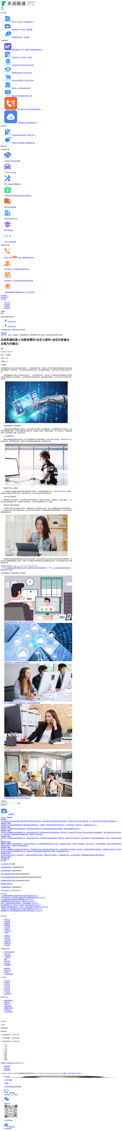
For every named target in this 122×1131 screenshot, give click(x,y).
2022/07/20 (45, 907)
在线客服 (15, 29)
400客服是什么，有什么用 (12, 750)
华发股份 (3, 832)
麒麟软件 (3, 844)
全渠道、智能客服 (26, 29)
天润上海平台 (12, 326)
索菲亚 (3, 849)
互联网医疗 (27, 195)
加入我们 (7, 308)
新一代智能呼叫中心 (27, 22)
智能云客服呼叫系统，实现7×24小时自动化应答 (19, 622)
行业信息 (7, 304)
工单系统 (15, 135)
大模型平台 (7, 943)
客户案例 (3, 295)
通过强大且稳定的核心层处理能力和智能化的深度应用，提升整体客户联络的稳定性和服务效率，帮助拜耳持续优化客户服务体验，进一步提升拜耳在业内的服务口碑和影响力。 (62, 821)
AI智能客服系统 (6, 887)
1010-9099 (14, 1094)
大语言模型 (4, 864)
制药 (22, 195)
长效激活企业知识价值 (26, 65)
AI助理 (14, 88)
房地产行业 (14, 218)
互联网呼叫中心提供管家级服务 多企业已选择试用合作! (18, 910)
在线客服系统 (10, 439)
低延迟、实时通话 (23, 37)
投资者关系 (4, 297)
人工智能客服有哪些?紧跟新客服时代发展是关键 (16, 895)
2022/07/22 (35, 895)
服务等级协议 (8, 1000)
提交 (19, 803)
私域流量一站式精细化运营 (26, 143)
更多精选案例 (5, 859)
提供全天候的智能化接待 (33, 109)
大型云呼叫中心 (6, 890)
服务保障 (7, 1002)
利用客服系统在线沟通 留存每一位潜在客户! (15, 901)
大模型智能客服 (6, 870)
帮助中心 (7, 1004)
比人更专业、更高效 (25, 57)
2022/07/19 (38, 909)
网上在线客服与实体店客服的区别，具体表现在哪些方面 (22, 703)
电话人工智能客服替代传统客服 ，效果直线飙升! (16, 903)
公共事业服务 (12, 242)
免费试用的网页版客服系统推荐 (11, 877)
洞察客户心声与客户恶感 (26, 80)
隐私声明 (7, 1066)
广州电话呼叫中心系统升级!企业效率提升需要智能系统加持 (19, 897)
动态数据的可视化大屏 (25, 96)
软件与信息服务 (15, 161)
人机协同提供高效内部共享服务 (23, 280)
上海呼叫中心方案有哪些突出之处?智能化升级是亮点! (18, 909)
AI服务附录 (8, 1006)
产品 (2, 9)
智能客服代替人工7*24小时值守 (25, 292)
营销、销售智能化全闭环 (26, 257)
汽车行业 (13, 172)
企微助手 (15, 143)
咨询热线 (12, 1093)
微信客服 (7, 923)
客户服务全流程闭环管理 (21, 269)
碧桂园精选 (4, 825)
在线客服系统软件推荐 (8, 880)
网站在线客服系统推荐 (8, 874)
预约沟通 (12, 1126)
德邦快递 (3, 829)
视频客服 (15, 37)
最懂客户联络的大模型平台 (33, 49)
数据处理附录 (8, 1008)
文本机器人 (15, 57)
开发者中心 (7, 1010)
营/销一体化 (8, 257)
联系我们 (7, 306)
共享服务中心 (8, 280)
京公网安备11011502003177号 (14, 1063)
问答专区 (7, 990)
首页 (2, 7)
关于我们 (3, 299)
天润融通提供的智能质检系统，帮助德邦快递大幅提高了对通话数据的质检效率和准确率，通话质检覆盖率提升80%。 (44, 829)
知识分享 (7, 988)
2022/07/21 (42, 897)
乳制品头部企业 (6, 855)
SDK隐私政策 (8, 1011)
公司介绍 (7, 302)
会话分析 (15, 80)
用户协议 (7, 1068)
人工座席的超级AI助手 (23, 88)
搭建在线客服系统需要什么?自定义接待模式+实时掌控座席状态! (26, 568)
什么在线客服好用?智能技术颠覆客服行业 (14, 899)
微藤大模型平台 (17, 49)
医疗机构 (12, 195)
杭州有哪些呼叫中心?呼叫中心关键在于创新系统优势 (17, 905)
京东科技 (3, 838)
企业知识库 (15, 65)
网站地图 (7, 1070)
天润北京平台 (12, 321)
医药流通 (18, 195)
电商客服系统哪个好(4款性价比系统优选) (17, 798)
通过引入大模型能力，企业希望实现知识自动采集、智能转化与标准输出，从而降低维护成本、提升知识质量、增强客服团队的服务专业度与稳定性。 (58, 855)
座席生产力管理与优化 (25, 73)
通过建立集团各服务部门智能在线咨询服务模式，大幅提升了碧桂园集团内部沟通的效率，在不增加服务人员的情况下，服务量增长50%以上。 (53, 825)
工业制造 (10, 184)
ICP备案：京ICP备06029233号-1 (71, 1073)
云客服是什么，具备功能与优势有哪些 (16, 662)
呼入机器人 (21, 109)
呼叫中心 (15, 22)
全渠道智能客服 (9, 292)
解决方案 (3, 146)
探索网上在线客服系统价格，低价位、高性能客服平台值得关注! (21, 907)
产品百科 (7, 992)
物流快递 (13, 207)
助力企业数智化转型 (30, 122)
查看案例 (3, 823)
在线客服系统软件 (6, 867)
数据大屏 (15, 96)
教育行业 (10, 230)
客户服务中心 (8, 269)
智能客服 (20, 122)
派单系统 (7, 945)
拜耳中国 (3, 821)
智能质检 (15, 73)
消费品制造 (17, 184)
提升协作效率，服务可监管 (26, 135)
